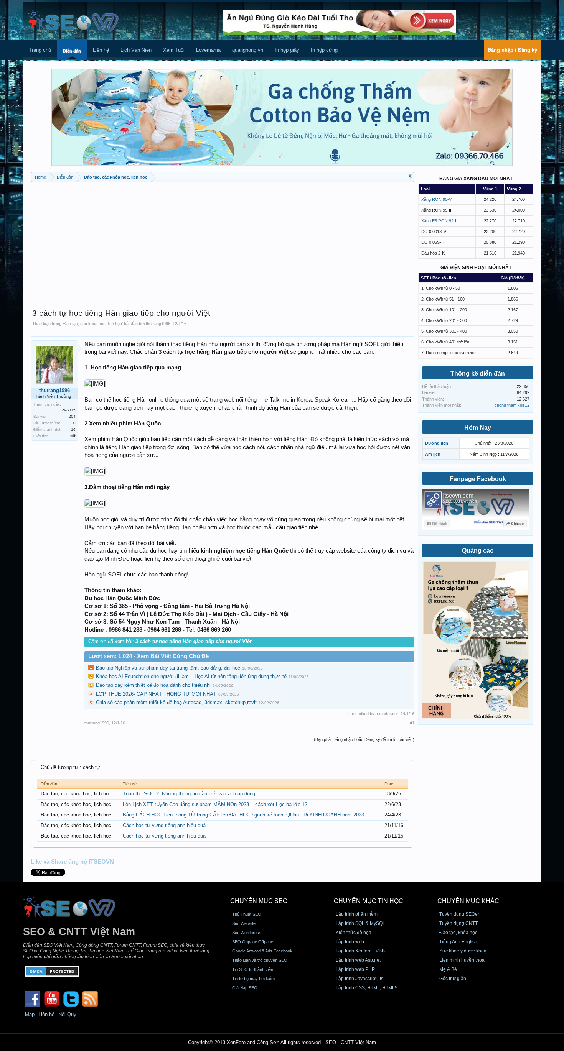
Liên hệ (101, 50)
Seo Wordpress (246, 932)
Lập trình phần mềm (357, 914)
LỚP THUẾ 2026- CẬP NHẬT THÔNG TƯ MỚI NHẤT (156, 694)
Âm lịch (432, 454)
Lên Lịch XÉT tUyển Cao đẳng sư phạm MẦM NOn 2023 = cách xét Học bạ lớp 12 (215, 804)
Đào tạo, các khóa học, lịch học (92, 323)
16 (73, 429)
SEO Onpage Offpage (252, 941)
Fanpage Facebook (478, 479)
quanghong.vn (247, 50)
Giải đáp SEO (244, 987)
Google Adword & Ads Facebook (262, 951)
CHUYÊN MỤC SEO (258, 901)
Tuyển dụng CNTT (458, 923)
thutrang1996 (158, 323)
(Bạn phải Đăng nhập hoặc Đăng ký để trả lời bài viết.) (364, 739)
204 (72, 416)
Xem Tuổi (174, 50)
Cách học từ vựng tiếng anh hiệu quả (164, 825)
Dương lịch (436, 443)
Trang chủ (40, 50)
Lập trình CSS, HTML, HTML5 (366, 987)
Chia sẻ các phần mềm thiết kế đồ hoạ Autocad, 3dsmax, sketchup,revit (176, 702)
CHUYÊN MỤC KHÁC (468, 901)
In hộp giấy (287, 50)
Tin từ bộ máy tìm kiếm (253, 978)
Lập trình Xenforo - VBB (360, 951)
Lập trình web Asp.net (358, 960)
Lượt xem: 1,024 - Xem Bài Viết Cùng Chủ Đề (148, 656)
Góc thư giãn (452, 978)
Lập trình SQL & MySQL (360, 923)
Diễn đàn (72, 51)
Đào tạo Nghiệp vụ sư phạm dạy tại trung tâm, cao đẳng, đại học (168, 668)
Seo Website (244, 923)
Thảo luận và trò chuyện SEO (259, 960)
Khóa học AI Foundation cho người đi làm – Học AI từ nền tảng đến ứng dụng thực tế (191, 676)
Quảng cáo (478, 550)
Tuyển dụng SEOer (459, 914)
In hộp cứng (324, 50)
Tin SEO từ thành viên (252, 969)
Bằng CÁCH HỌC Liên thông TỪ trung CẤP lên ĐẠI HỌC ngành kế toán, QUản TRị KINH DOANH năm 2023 (243, 815)
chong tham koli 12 (512, 405)
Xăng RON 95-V (436, 199)
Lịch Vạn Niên (136, 50)
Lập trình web (350, 941)
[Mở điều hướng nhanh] (409, 176)
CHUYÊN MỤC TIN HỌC (368, 901)
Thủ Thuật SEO (246, 914)
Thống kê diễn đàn (477, 373)
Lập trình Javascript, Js (359, 978)
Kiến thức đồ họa (353, 932)
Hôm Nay (477, 427)
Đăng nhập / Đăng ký (512, 50)
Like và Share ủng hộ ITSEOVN (72, 862)
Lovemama (208, 50)
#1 (412, 723)
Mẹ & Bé (448, 969)
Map (30, 1014)
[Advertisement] (222, 241)
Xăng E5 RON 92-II (439, 220)
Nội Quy (67, 1014)
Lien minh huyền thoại (462, 960)
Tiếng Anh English (458, 941)
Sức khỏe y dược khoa (462, 951)
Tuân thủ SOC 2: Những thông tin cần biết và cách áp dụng (189, 793)
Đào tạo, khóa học (458, 932)
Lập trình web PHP (355, 969)
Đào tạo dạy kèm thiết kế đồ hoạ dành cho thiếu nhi (153, 685)
